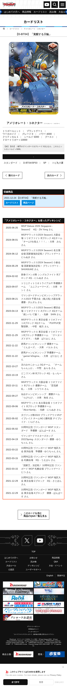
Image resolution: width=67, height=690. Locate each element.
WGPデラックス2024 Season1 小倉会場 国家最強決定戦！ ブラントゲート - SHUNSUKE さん (40, 266)
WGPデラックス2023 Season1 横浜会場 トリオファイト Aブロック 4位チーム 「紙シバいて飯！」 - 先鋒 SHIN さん (43, 311)
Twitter (27, 540)
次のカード (53, 175)
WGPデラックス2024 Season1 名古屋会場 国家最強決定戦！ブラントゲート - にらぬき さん (41, 253)
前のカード (14, 175)
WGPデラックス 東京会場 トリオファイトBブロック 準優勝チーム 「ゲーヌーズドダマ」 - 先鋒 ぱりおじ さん (41, 335)
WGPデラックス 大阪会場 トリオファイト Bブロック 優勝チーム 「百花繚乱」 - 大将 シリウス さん (41, 385)
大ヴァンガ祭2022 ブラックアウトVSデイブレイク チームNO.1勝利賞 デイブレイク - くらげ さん (41, 418)
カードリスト (14, 29)
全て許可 (15, 682)
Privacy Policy (55, 675)
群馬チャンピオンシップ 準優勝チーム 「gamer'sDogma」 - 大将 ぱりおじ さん (42, 356)
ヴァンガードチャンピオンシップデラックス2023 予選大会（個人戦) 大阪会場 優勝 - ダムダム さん (41, 299)
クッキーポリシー (33, 631)
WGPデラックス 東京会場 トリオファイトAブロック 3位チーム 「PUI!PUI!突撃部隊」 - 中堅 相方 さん (41, 323)
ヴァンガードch (47, 4)
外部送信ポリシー (33, 629)
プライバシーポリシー (33, 626)
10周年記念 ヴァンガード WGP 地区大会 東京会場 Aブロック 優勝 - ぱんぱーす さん (41, 493)
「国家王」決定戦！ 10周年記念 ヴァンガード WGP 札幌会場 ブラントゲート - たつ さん (41, 468)
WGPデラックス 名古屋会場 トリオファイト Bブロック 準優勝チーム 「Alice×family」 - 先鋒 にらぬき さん (41, 406)
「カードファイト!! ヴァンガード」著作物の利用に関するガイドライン (33, 634)
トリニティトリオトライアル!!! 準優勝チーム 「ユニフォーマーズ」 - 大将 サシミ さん (41, 286)
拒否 (41, 682)
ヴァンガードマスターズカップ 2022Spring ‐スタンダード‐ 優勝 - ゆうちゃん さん (41, 439)
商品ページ (28, 203)
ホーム (4, 28)
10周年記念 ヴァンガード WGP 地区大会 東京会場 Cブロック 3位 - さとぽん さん (41, 481)
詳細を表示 (59, 682)
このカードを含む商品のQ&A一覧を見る (35, 514)
